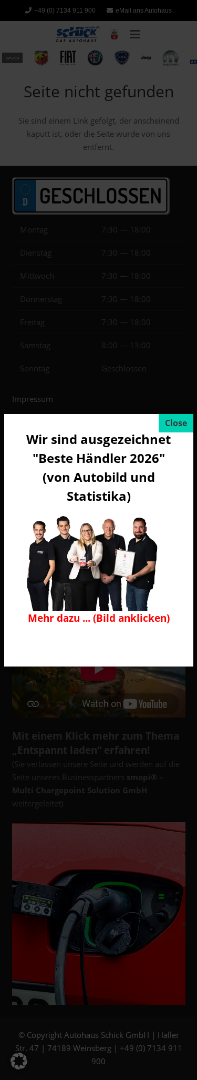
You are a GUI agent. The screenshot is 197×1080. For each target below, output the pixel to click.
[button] (19, 1061)
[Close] (176, 423)
